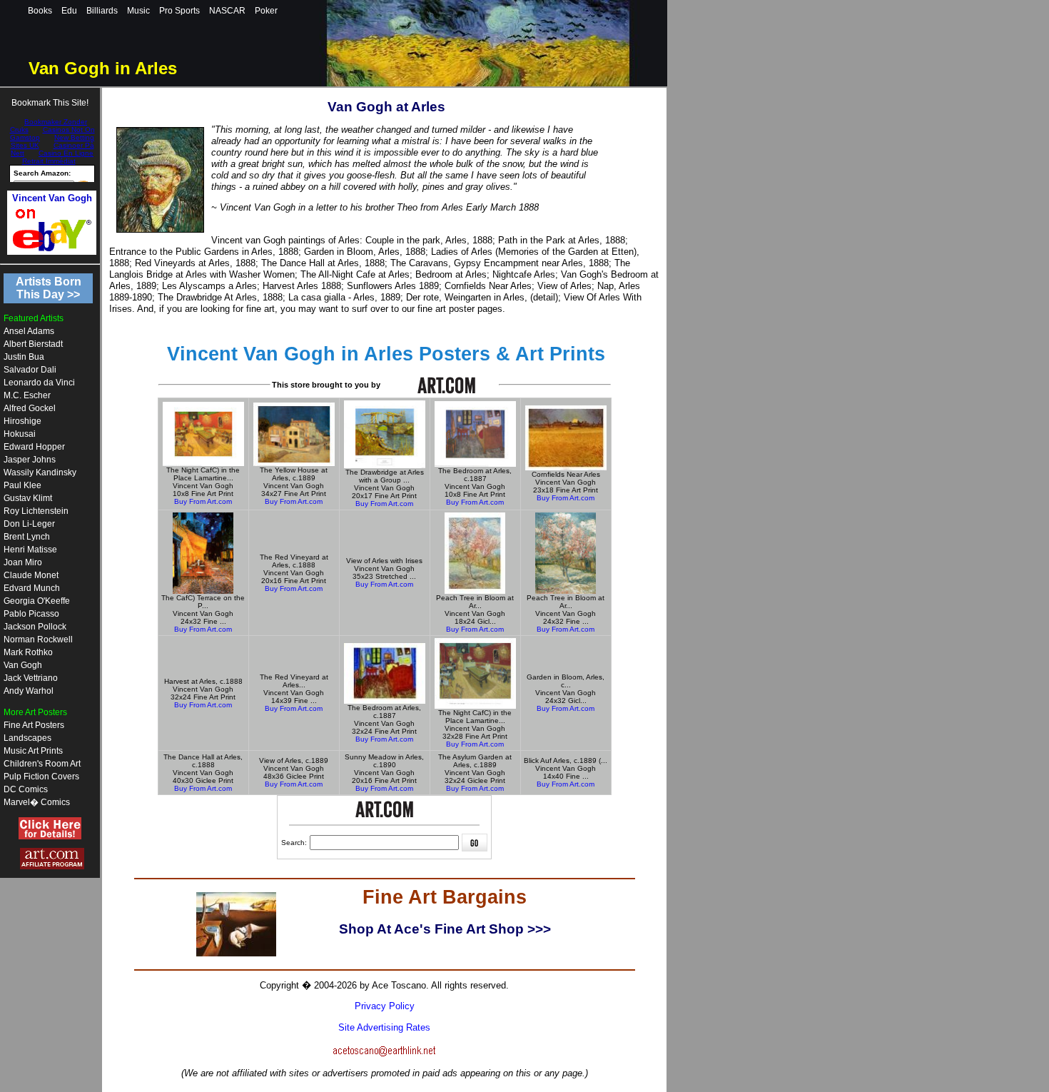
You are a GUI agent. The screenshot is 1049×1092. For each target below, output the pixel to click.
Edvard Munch (32, 588)
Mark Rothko (28, 652)
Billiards (102, 11)
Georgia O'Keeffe (37, 601)
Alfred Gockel (30, 408)
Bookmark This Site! (49, 103)
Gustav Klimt (28, 498)
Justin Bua (24, 357)
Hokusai (20, 434)
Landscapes (27, 738)
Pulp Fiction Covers (41, 777)
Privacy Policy (385, 1006)
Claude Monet (31, 575)
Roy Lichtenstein (36, 511)
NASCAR (227, 11)
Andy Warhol (29, 691)
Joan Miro (23, 562)
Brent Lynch (27, 537)
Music (138, 11)
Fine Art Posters (34, 725)
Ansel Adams (29, 331)
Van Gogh (23, 665)
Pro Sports (179, 11)
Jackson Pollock (35, 627)
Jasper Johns (30, 460)
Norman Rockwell (38, 639)
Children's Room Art (42, 764)
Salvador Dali (30, 370)
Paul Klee (22, 485)
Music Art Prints (33, 751)
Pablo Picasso (31, 614)
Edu (69, 11)
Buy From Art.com (203, 501)
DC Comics (26, 789)
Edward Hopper (34, 447)
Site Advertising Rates (384, 1027)
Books (40, 11)
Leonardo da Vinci (39, 383)
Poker (266, 11)
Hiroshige (22, 421)
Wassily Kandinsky (40, 472)
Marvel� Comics (37, 802)
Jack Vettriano (31, 678)
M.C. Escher (27, 395)
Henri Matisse (30, 550)
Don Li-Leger (29, 524)
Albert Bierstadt (33, 344)
